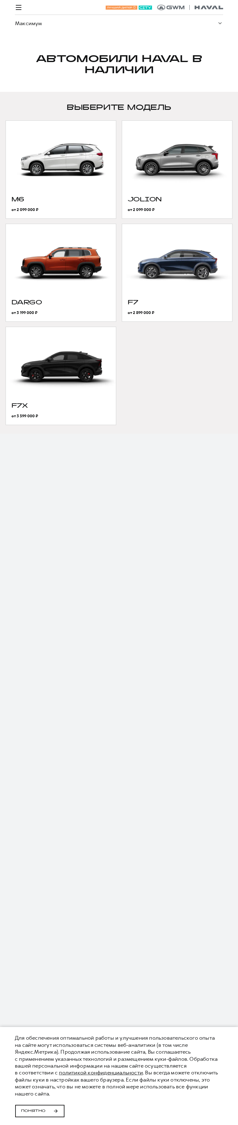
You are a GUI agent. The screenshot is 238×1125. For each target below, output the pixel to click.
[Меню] (18, 7)
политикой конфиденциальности (101, 1072)
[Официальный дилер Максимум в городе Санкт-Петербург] (190, 7)
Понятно (33, 1111)
